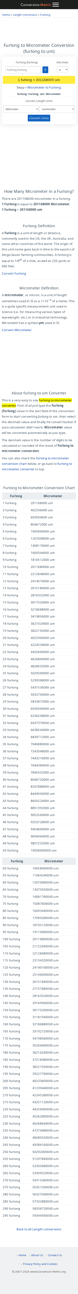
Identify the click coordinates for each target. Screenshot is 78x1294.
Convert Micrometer (17, 330)
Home (22, 1255)
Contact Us (55, 1255)
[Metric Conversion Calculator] (35, 5)
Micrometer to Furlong (44, 87)
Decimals (62, 62)
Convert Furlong (14, 273)
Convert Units (39, 118)
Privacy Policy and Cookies (40, 1264)
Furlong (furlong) (27, 62)
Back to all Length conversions (39, 1229)
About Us (37, 1255)
